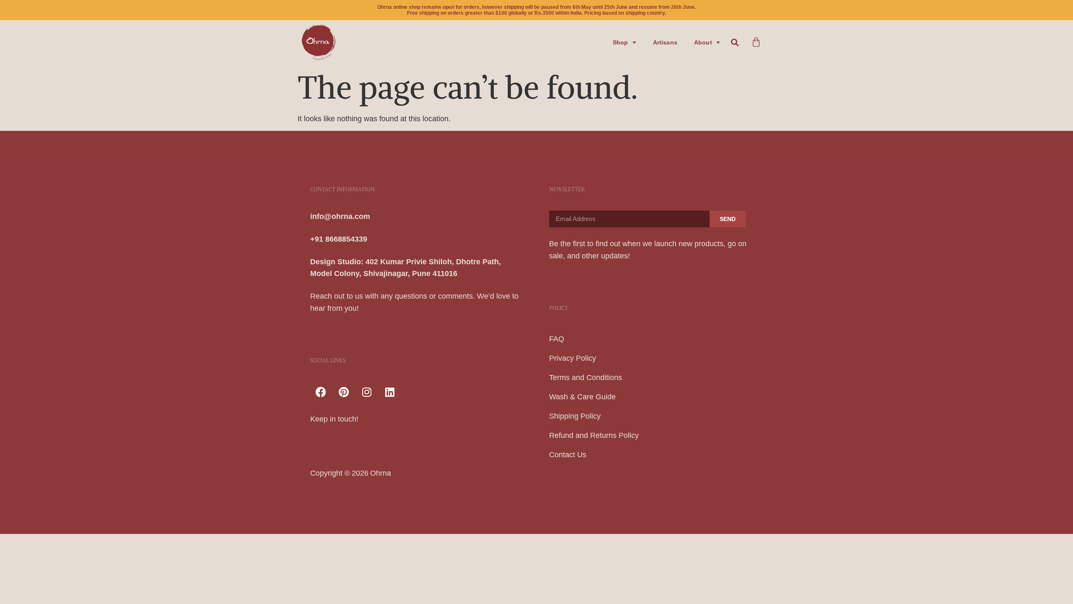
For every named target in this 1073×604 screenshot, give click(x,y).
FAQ (556, 339)
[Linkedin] (389, 392)
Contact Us (567, 454)
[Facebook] (320, 392)
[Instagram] (366, 392)
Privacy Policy (572, 358)
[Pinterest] (343, 392)
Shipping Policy (575, 416)
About (703, 42)
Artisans (665, 42)
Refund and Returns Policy (594, 435)
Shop (620, 42)
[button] (734, 42)
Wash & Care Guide (582, 397)
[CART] (756, 42)
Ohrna (380, 473)
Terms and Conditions (585, 377)
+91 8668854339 (338, 239)
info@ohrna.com (340, 216)
